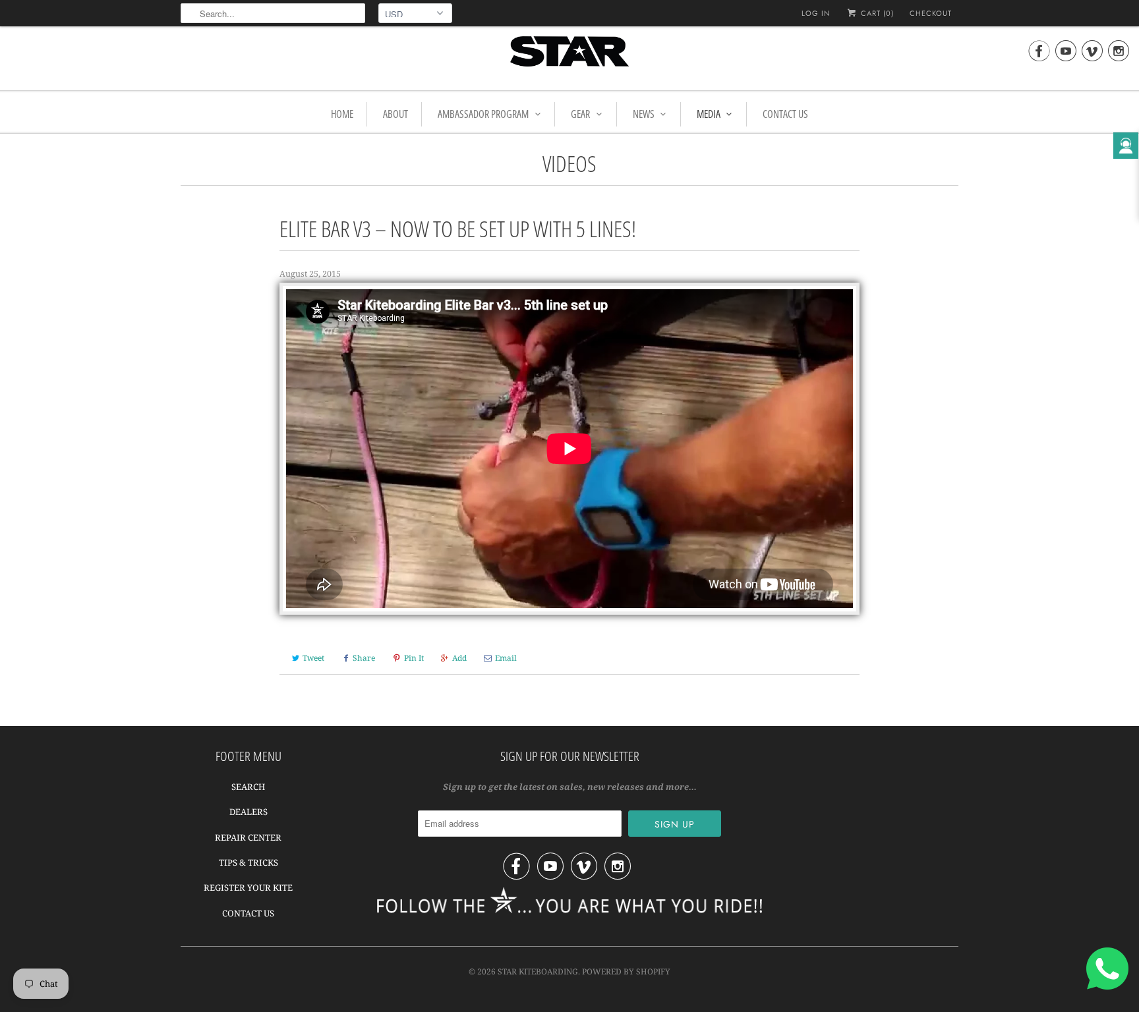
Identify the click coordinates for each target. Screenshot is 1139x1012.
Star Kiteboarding (538, 971)
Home (342, 114)
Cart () (876, 13)
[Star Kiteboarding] (569, 56)
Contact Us (785, 114)
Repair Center (248, 837)
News (644, 114)
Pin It (414, 657)
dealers (248, 812)
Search (248, 787)
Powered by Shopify (626, 971)
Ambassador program (483, 114)
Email (506, 657)
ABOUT (395, 114)
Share (364, 657)
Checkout (931, 13)
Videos (569, 163)
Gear (580, 114)
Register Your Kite (248, 887)
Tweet (313, 657)
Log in (816, 13)
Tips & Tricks (248, 862)
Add (459, 657)
